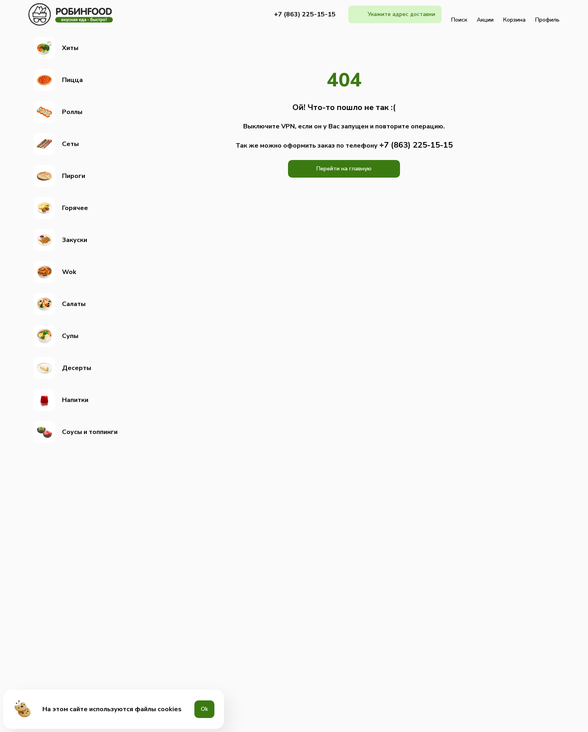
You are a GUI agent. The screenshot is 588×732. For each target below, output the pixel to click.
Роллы (72, 112)
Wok (69, 272)
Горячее (75, 208)
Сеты (70, 144)
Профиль (547, 20)
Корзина (514, 20)
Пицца (72, 80)
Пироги (73, 176)
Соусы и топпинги (90, 432)
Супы (70, 336)
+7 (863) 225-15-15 (305, 14)
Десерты (76, 368)
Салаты (74, 304)
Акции (485, 20)
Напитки (75, 400)
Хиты (70, 48)
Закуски (74, 240)
